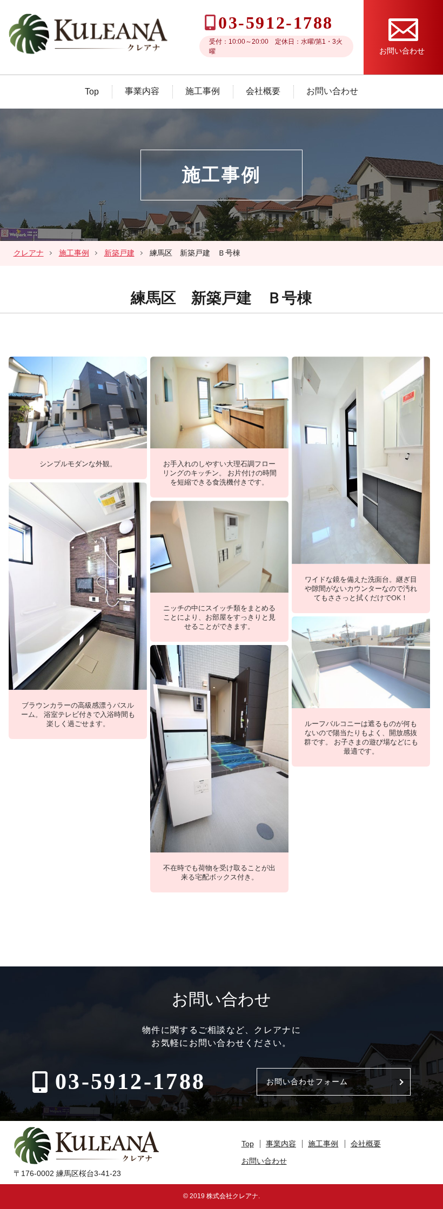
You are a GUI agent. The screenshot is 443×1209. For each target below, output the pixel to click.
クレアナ (29, 252)
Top (92, 91)
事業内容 (142, 91)
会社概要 (263, 91)
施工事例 (202, 91)
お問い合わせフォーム (307, 1081)
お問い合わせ (332, 91)
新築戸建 (119, 252)
